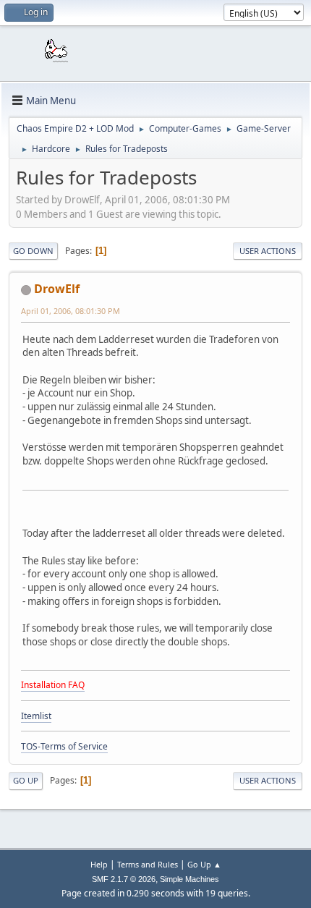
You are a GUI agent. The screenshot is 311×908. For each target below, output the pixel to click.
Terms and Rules (147, 864)
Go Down (33, 250)
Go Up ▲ (204, 864)
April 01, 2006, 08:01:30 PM (70, 310)
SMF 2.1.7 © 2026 (124, 879)
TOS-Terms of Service (64, 746)
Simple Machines (189, 879)
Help (99, 864)
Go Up (25, 780)
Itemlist (36, 716)
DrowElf (57, 289)
